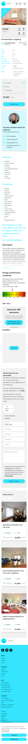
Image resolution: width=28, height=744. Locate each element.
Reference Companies (7, 705)
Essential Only (14, 739)
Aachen (3, 711)
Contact (3, 660)
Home (3, 658)
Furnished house (6, 691)
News (3, 662)
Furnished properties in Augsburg (13, 146)
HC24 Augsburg (11, 136)
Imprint (3, 669)
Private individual (10, 416)
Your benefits (5, 698)
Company (7, 418)
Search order (5, 682)
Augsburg (4, 713)
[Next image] (24, 16)
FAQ (22, 391)
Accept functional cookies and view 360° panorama (14, 322)
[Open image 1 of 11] (14, 16)
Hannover (4, 720)
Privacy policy (9, 476)
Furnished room (5, 687)
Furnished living (5, 685)
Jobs (2, 676)
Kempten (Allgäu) (6, 722)
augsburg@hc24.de (12, 142)
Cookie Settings (14, 327)
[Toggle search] (16, 3)
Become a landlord (6, 707)
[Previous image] (3, 16)
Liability (3, 673)
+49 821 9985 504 (11, 139)
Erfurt (2, 718)
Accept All (14, 735)
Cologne (3, 715)
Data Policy (4, 671)
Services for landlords (7, 700)
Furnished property (6, 689)
